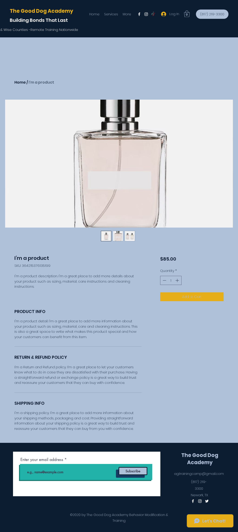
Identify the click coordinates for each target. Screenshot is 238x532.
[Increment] (178, 280)
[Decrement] (164, 280)
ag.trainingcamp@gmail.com (199, 473)
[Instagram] (146, 14)
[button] (187, 13)
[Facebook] (139, 14)
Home (20, 82)
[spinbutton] (171, 280)
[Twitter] (153, 14)
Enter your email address (41, 460)
